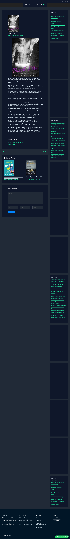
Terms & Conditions (56, 519)
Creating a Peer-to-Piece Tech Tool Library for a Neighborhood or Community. (57, 22)
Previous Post (5, 151)
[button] (33, 5)
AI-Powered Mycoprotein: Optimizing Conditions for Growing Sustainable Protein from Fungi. (58, 16)
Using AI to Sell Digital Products (57, 320)
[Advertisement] (58, 60)
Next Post (45, 151)
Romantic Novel (10, 179)
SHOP (41, 4)
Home (25, 4)
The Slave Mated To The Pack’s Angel (17, 142)
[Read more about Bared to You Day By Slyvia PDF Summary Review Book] (31, 167)
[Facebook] (62, 1)
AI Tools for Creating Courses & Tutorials (58, 148)
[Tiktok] (67, 1)
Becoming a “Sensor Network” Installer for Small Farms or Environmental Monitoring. (58, 27)
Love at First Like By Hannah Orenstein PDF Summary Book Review (13, 177)
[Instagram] (65, 1)
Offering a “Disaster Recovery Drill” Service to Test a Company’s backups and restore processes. (58, 37)
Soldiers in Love (11, 144)
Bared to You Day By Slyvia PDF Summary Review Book (34, 177)
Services (30, 4)
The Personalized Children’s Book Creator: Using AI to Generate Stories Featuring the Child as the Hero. (58, 32)
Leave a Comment (11, 35)
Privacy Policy (56, 520)
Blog (37, 4)
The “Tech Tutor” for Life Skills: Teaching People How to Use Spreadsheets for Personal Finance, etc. (58, 317)
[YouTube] (64, 1)
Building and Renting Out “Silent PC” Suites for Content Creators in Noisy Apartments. (57, 156)
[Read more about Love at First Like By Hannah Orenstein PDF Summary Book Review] (9, 167)
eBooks (16, 35)
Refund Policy (55, 517)
